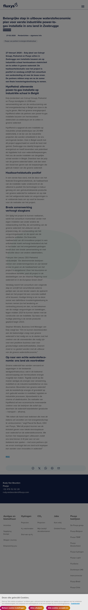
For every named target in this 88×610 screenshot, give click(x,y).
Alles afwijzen (36, 608)
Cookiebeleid (75, 603)
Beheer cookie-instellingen (13, 608)
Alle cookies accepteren (58, 608)
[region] (44, 602)
